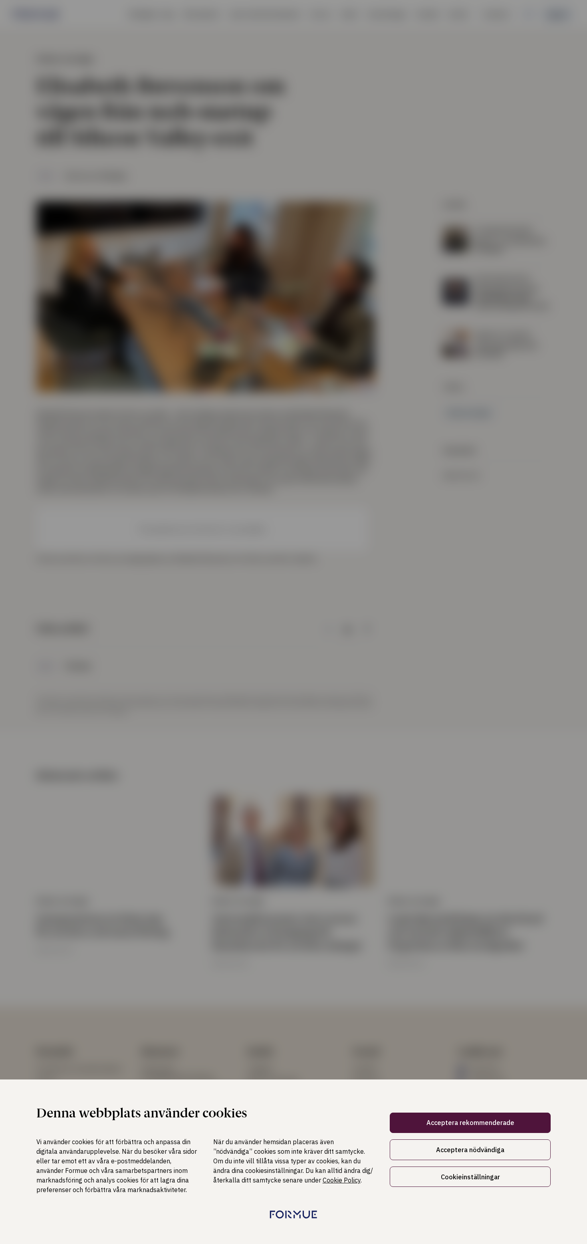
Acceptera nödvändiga (470, 1150)
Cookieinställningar (470, 1177)
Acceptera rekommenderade (470, 1123)
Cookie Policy (342, 1180)
